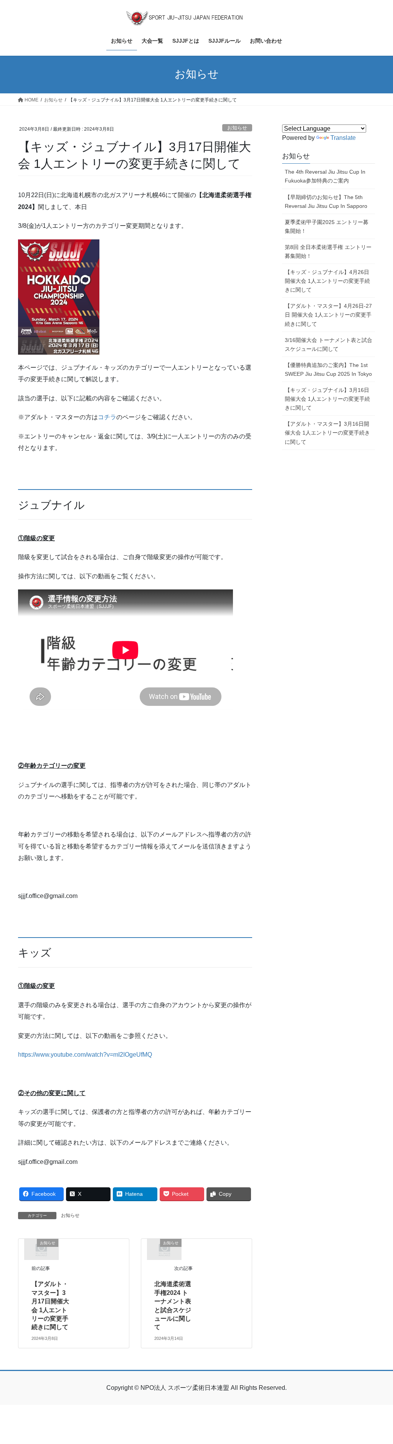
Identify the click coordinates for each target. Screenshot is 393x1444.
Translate (343, 137)
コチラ (107, 417)
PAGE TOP (376, 1394)
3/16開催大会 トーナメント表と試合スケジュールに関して (328, 344)
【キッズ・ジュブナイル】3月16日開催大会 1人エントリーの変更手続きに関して (327, 399)
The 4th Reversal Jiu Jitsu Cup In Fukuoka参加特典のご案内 (325, 176)
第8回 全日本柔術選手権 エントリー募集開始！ (328, 251)
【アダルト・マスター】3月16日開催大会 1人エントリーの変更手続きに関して (327, 433)
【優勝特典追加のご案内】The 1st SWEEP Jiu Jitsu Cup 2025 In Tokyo (328, 369)
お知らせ (237, 128)
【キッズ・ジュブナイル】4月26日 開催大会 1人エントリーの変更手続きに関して (327, 281)
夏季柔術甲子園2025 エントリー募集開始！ (326, 226)
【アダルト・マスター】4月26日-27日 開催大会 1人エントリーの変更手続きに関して (328, 315)
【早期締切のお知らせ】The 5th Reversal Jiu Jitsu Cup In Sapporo (326, 201)
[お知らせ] (41, 1249)
